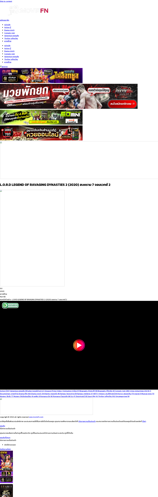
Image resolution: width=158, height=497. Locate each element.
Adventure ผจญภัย (11, 35)
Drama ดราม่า (9, 30)
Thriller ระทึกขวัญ (11, 38)
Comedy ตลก (9, 33)
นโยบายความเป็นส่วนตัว (87, 421)
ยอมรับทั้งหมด (5, 437)
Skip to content (6, 1)
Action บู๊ (7, 27)
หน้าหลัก (7, 24)
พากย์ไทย (7, 41)
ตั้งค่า (144, 421)
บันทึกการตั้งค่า (5, 449)
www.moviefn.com (36, 417)
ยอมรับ (2, 426)
